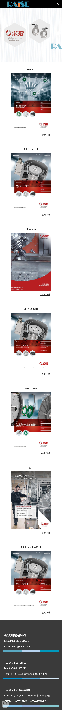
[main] (31, 69)
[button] (3, 4)
